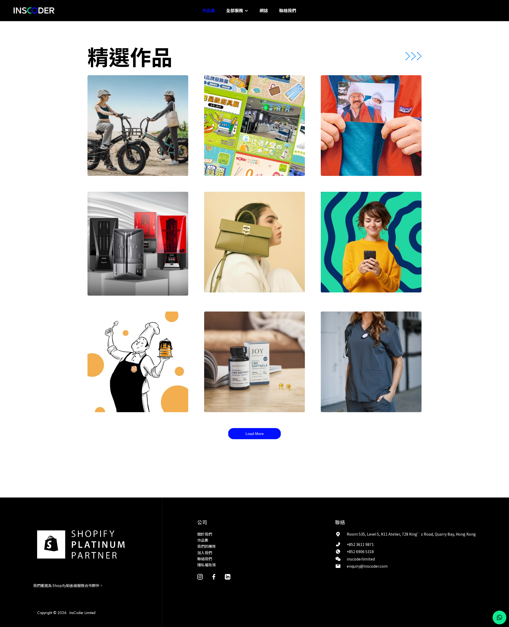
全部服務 (235, 10)
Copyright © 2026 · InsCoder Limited (66, 612)
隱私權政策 (206, 564)
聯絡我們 (287, 10)
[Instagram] (200, 576)
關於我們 (204, 534)
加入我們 (204, 552)
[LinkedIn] (227, 576)
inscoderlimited (361, 559)
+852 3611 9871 (360, 544)
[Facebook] (214, 576)
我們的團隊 (206, 546)
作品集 (208, 10)
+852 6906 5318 (360, 551)
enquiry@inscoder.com (367, 566)
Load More (254, 434)
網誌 (264, 10)
